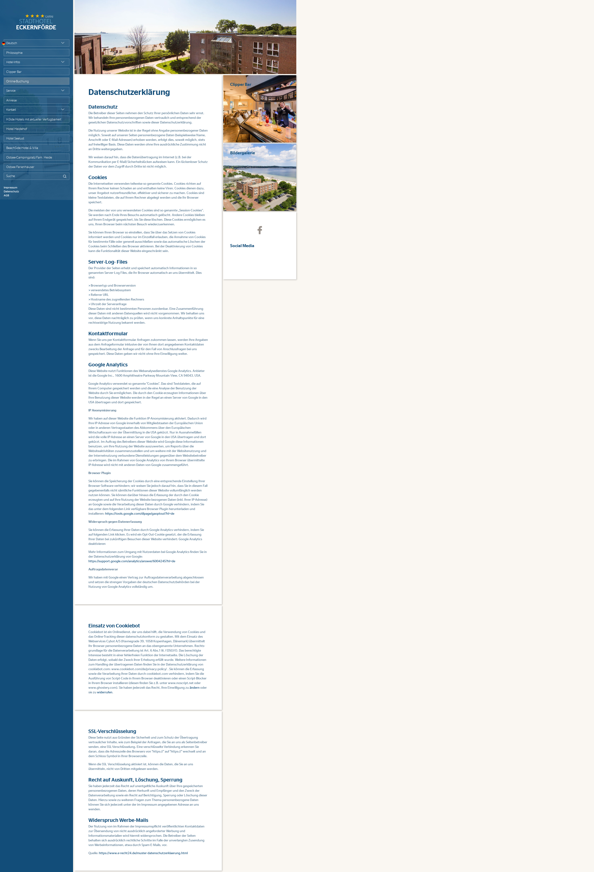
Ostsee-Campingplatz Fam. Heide (29, 157)
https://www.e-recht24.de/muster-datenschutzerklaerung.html (143, 853)
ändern (195, 687)
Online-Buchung (17, 81)
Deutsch (11, 43)
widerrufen (104, 692)
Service (11, 90)
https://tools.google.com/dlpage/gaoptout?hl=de (139, 513)
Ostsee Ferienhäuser (20, 167)
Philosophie (14, 53)
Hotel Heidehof (16, 129)
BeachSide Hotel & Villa (22, 148)
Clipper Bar (14, 72)
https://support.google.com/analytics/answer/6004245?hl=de (131, 561)
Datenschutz (11, 191)
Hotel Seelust (15, 138)
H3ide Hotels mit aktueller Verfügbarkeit (33, 119)
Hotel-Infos (13, 62)
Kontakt (11, 109)
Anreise (11, 100)
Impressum (10, 187)
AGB (6, 195)
